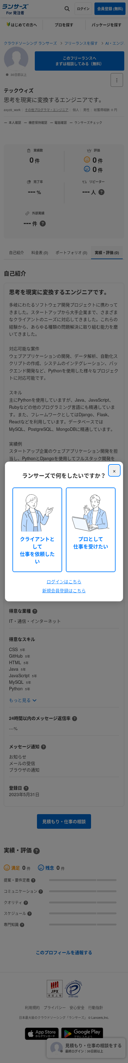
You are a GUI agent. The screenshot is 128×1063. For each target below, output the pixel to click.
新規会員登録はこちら (64, 590)
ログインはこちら (64, 581)
